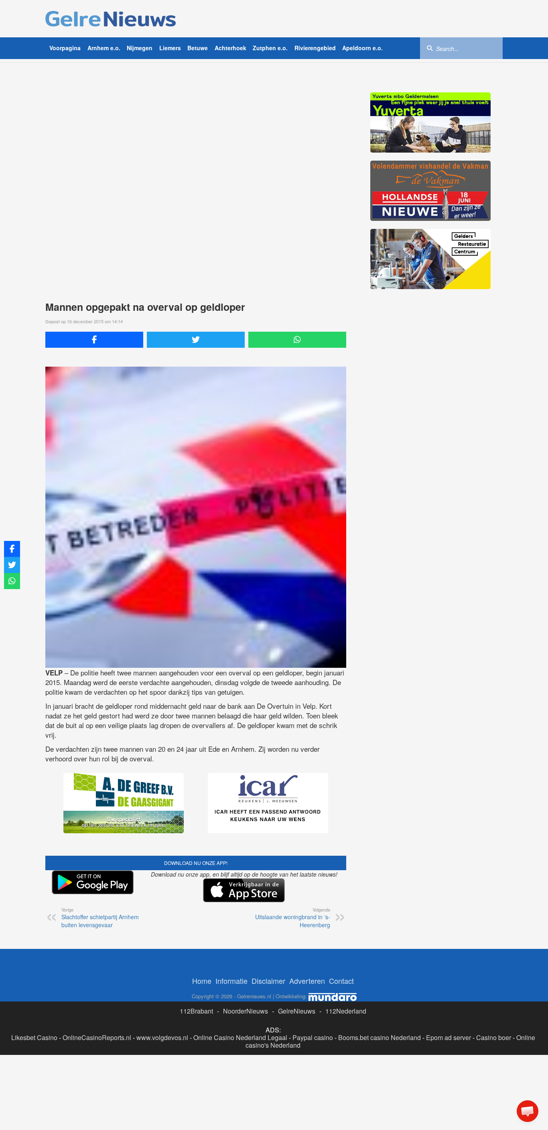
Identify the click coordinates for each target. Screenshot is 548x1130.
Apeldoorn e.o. (362, 48)
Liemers (170, 48)
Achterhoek (230, 48)
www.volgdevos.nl (162, 1037)
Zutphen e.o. (270, 48)
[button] (527, 1111)
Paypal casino (312, 1037)
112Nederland (345, 1011)
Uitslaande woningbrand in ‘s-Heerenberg (292, 917)
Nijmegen (139, 48)
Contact (341, 980)
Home (201, 980)
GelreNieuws (296, 1011)
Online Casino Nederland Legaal (240, 1037)
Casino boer (493, 1037)
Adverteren (307, 980)
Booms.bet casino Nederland (379, 1037)
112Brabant (196, 1011)
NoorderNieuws (245, 1011)
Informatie (231, 980)
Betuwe (197, 48)
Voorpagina (65, 48)
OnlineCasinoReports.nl (97, 1037)
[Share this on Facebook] (94, 340)
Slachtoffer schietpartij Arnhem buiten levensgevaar (100, 917)
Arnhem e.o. (103, 48)
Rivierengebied (315, 48)
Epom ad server (448, 1037)
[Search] (429, 48)
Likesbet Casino (34, 1037)
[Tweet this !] (196, 340)
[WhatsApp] (297, 340)
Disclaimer (268, 980)
